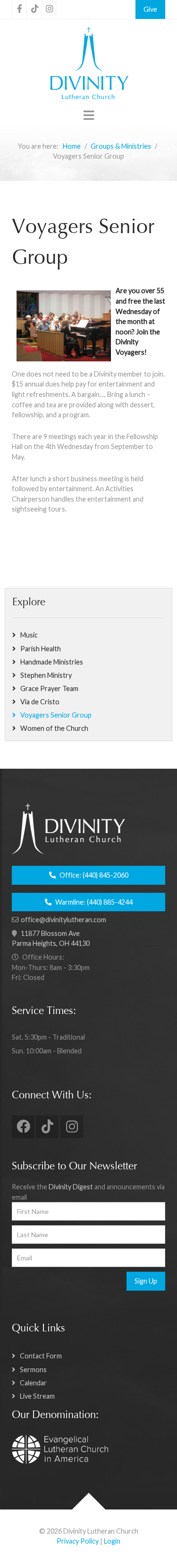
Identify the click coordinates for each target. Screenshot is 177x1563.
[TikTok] (34, 9)
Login (112, 1541)
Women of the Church (54, 728)
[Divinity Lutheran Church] (88, 64)
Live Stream (37, 1396)
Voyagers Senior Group (56, 715)
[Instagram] (48, 9)
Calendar (33, 1383)
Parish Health (40, 649)
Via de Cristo (39, 702)
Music (29, 635)
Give (150, 9)
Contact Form (41, 1356)
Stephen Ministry (46, 675)
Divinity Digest (71, 1187)
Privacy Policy (78, 1541)
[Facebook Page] (19, 9)
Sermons (33, 1369)
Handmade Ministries (51, 662)
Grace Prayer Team (49, 688)
